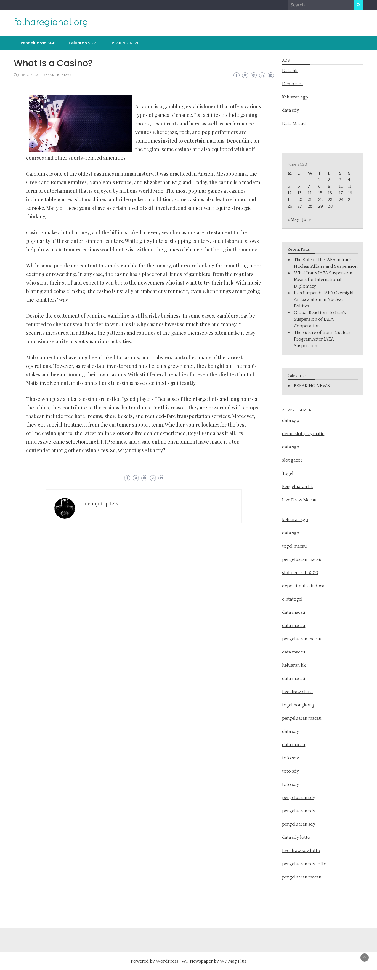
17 (341, 193)
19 (290, 199)
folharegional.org (51, 22)
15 (320, 193)
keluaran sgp (295, 519)
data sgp (290, 420)
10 (341, 186)
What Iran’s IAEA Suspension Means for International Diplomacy (323, 279)
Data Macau (294, 123)
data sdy (290, 110)
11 (349, 186)
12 (289, 193)
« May (293, 219)
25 (350, 199)
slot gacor (292, 460)
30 (330, 206)
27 (300, 206)
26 (290, 206)
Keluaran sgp (295, 97)
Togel (287, 473)
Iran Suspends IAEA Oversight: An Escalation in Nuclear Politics (324, 299)
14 (310, 193)
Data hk (290, 70)
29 (320, 206)
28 (310, 206)
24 (341, 199)
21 (310, 199)
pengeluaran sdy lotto (304, 863)
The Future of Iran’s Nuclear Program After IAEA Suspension (322, 339)
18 (350, 193)
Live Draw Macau (299, 499)
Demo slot (292, 83)
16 (330, 193)
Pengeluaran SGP (38, 43)
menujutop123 (100, 503)
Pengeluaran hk (297, 486)
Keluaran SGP (82, 43)
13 (300, 193)
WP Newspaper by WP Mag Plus (213, 961)
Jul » (306, 219)
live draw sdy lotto (301, 850)
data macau (293, 652)
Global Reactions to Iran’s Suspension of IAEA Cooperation (320, 319)
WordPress (167, 961)
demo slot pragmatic (303, 433)
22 (320, 199)
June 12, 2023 (27, 75)
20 (300, 199)
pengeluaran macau (302, 877)
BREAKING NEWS (124, 43)
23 (330, 199)
